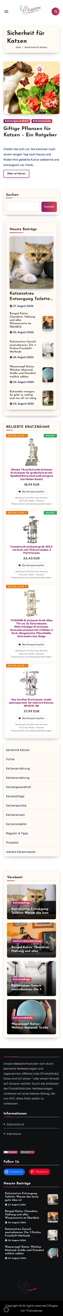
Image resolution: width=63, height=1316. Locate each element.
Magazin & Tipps (17, 833)
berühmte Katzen (18, 750)
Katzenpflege (15, 796)
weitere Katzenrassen (21, 852)
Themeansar (34, 1310)
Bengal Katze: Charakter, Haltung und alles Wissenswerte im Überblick (31, 951)
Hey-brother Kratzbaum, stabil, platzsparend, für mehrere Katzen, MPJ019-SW (31, 702)
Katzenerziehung (17, 777)
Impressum (14, 1133)
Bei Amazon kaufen (33, 491)
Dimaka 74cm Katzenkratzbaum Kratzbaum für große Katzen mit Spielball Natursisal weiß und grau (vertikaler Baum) (31, 474)
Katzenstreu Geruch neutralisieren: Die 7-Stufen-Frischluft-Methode (30, 989)
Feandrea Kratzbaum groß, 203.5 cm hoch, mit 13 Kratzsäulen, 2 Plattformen (31, 550)
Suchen (12, 195)
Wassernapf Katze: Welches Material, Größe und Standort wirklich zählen (24, 1250)
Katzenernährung (18, 768)
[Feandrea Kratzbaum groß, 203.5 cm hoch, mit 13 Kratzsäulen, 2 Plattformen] (31, 530)
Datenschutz (15, 1124)
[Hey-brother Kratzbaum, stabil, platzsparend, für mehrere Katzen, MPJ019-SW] (31, 682)
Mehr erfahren (16, 173)
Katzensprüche (16, 805)
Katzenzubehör (16, 824)
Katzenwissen (42, 121)
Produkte (12, 842)
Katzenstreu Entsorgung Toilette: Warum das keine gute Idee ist (30, 913)
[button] (6, 1309)
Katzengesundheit (17, 121)
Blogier (53, 1305)
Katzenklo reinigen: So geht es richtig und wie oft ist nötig (23, 395)
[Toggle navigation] (6, 11)
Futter (10, 759)
